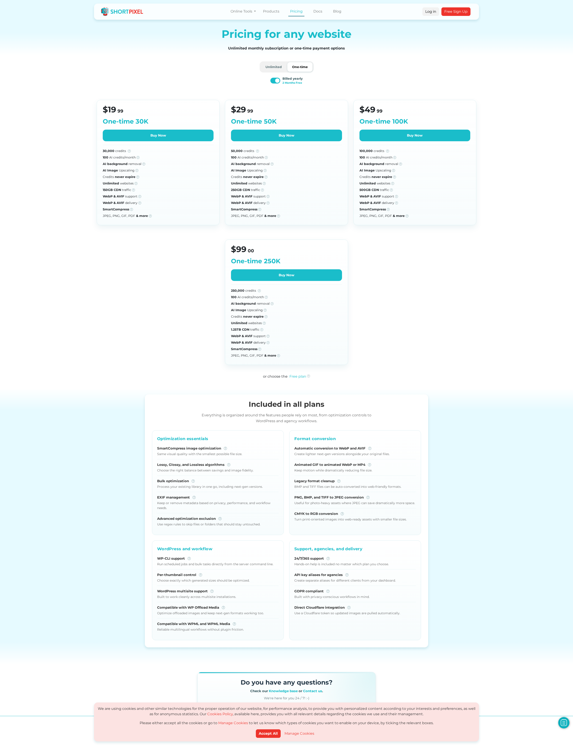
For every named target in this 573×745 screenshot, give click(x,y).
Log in (430, 11)
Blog (337, 11)
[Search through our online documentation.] (564, 722)
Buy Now (158, 135)
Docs (317, 11)
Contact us (312, 691)
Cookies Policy (220, 714)
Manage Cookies (233, 723)
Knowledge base (283, 691)
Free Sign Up (456, 11)
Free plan (297, 376)
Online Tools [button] (242, 11)
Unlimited (273, 67)
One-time (300, 67)
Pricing (296, 11)
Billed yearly (292, 80)
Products (271, 11)
